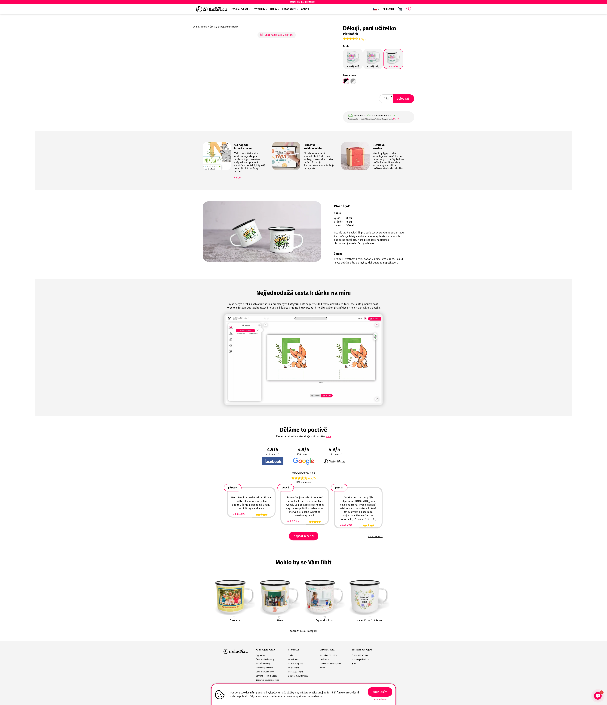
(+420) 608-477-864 (360, 655)
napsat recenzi (304, 536)
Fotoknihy (259, 9)
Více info (396, 119)
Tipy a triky (260, 655)
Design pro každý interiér (302, 2)
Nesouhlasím (380, 699)
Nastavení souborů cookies (267, 680)
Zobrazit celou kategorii (303, 630)
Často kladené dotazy (265, 659)
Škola (212, 26)
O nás (290, 655)
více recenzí (375, 536)
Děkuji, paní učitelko (228, 26)
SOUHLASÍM (380, 692)
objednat (403, 98)
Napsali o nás (293, 659)
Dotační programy (295, 663)
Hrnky (273, 9)
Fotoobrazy (289, 9)
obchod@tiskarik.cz (360, 659)
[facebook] (352, 663)
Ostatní (305, 9)
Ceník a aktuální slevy (265, 672)
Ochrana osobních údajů (266, 676)
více (328, 436)
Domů (196, 26)
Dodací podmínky (263, 663)
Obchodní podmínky (264, 668)
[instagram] (355, 663)
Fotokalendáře (239, 9)
